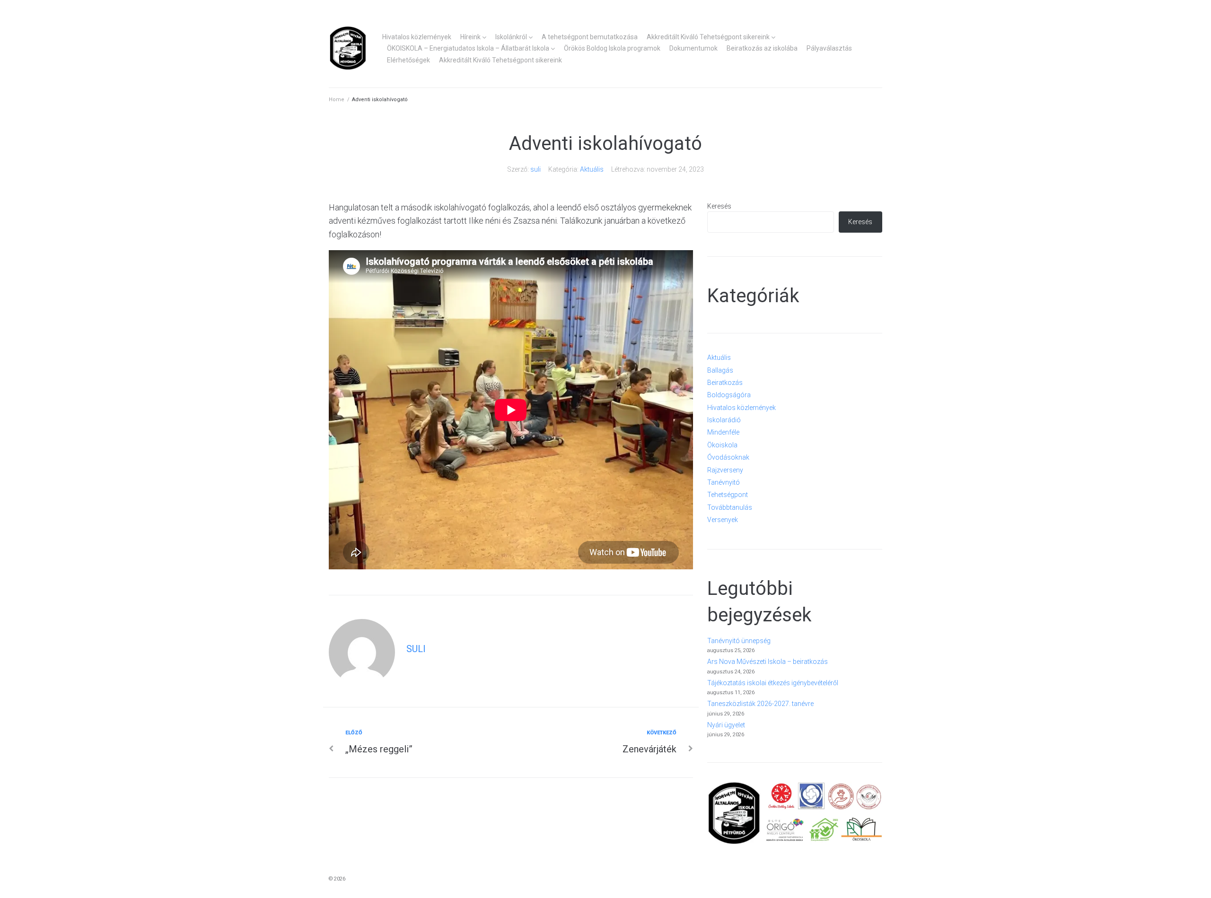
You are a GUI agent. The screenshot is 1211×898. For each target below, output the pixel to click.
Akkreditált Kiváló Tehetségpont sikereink (708, 37)
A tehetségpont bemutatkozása (590, 37)
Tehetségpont (727, 494)
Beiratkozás (725, 382)
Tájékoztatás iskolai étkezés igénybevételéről (772, 683)
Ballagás (720, 370)
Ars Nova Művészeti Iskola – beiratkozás (767, 661)
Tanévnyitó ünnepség (739, 641)
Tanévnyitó (723, 482)
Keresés (719, 206)
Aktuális (592, 169)
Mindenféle (723, 432)
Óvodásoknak (728, 457)
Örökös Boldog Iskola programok (612, 48)
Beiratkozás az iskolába (762, 48)
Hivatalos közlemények (416, 37)
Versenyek (722, 519)
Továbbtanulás (729, 507)
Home (336, 99)
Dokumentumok (693, 48)
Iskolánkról (511, 37)
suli (535, 169)
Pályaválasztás (829, 48)
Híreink (470, 37)
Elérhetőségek (408, 60)
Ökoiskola (722, 445)
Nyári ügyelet (726, 725)
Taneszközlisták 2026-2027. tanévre (760, 703)
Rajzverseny (725, 470)
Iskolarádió (724, 420)
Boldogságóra (729, 395)
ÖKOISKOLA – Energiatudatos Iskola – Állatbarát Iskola (468, 48)
